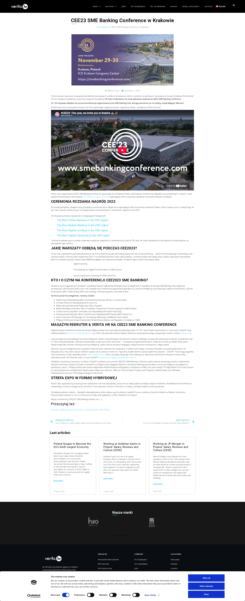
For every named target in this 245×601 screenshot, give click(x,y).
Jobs (123, 6)
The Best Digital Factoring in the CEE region (83, 235)
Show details (150, 595)
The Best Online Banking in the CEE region (82, 220)
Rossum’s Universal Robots (79, 333)
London (174, 568)
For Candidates (157, 6)
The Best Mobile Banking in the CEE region (83, 225)
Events (173, 6)
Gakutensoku (186, 333)
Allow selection (206, 586)
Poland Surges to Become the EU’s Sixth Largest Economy (72, 445)
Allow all (206, 578)
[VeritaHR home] (52, 558)
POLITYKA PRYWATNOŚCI (122, 535)
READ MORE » (59, 481)
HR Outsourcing (105, 568)
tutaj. (101, 399)
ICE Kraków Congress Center (95, 196)
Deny (206, 594)
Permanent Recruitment (108, 559)
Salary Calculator (190, 6)
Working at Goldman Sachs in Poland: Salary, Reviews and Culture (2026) (122, 447)
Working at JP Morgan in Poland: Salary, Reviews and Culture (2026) (170, 447)
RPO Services (103, 564)
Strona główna (103, 27)
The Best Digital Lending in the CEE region (82, 230)
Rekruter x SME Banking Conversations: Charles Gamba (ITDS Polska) (80, 409)
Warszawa (175, 559)
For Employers (138, 6)
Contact (208, 6)
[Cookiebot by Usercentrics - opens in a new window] (34, 596)
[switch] (90, 595)
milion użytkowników (95, 354)
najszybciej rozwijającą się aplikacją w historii (117, 357)
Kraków (174, 564)
